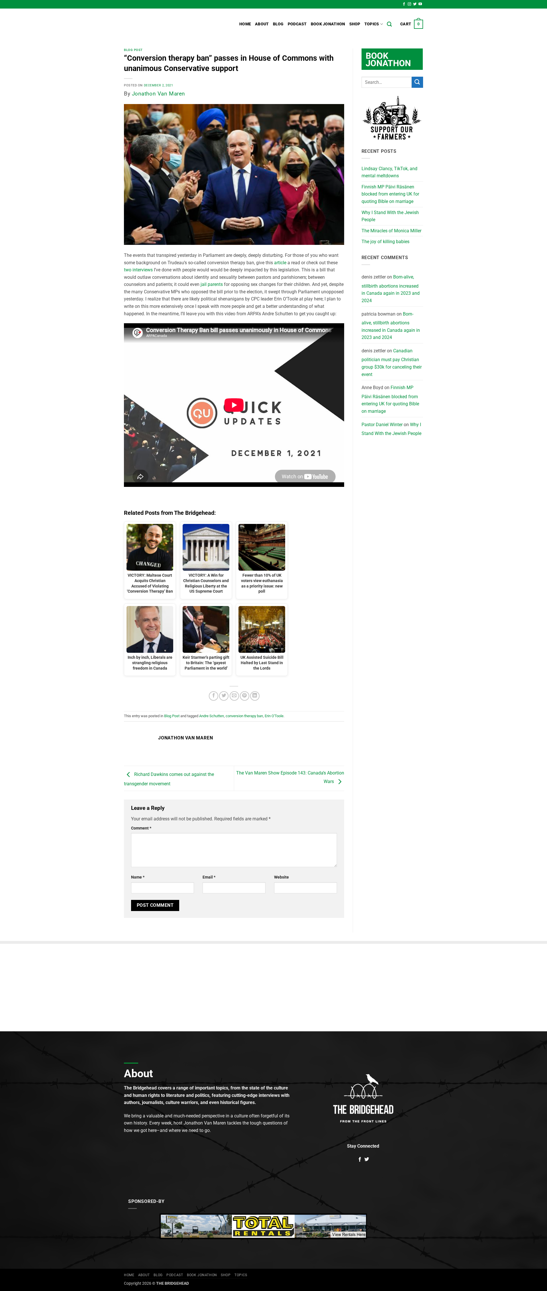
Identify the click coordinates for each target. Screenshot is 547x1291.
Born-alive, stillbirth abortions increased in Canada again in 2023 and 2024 (391, 288)
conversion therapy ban (244, 716)
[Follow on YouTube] (420, 4)
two (127, 270)
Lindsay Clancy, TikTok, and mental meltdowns (389, 172)
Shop (354, 24)
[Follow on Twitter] (415, 4)
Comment (141, 828)
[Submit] (417, 82)
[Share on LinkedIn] (255, 696)
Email (209, 877)
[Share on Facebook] (213, 696)
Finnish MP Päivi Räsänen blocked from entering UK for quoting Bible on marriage (390, 194)
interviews (142, 270)
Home (245, 24)
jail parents (212, 284)
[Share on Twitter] (223, 696)
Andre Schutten (211, 716)
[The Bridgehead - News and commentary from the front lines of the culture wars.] (162, 24)
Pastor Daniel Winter (382, 424)
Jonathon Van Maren (158, 93)
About (262, 24)
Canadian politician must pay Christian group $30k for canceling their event (392, 362)
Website (281, 877)
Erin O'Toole (274, 716)
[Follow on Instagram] (409, 4)
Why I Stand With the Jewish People (390, 216)
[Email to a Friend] (234, 696)
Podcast (297, 24)
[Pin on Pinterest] (244, 696)
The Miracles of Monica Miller (391, 230)
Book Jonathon (328, 24)
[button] (411, 24)
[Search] (389, 24)
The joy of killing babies (385, 241)
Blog (278, 24)
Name (137, 877)
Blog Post (133, 50)
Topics (371, 24)
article (280, 262)
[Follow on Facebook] (404, 4)
